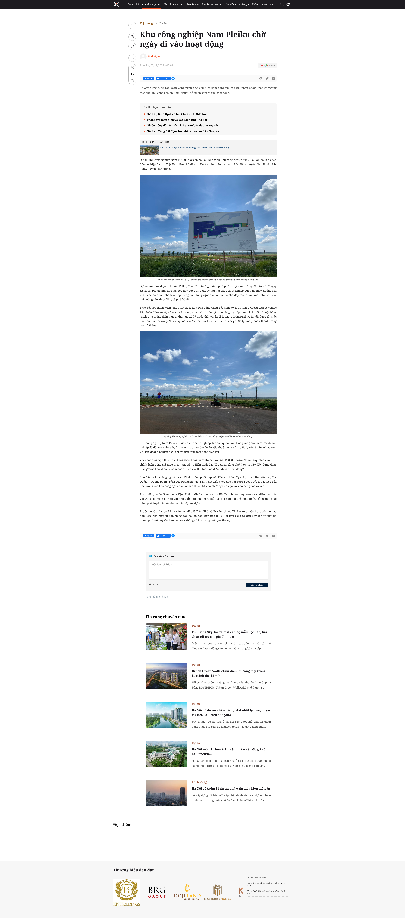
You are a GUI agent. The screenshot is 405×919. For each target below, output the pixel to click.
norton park (271, 883)
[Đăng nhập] (288, 5)
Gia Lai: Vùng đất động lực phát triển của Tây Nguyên (183, 131)
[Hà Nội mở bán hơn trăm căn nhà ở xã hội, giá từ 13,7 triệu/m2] (166, 754)
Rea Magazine (210, 4)
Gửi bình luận (256, 584)
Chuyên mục (149, 4)
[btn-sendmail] (273, 78)
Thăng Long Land (266, 891)
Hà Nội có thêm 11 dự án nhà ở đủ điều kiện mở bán (231, 788)
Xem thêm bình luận (157, 596)
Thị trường (146, 23)
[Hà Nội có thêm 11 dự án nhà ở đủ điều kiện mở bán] (166, 793)
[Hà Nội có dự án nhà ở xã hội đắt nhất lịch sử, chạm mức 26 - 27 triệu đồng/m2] (166, 715)
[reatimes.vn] (116, 4)
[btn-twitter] (267, 78)
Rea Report (193, 4)
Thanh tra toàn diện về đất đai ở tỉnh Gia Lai (177, 120)
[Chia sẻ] (132, 37)
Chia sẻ (148, 78)
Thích (165, 78)
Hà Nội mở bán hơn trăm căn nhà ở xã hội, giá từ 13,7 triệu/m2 (229, 751)
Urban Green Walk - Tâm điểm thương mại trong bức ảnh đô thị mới (228, 673)
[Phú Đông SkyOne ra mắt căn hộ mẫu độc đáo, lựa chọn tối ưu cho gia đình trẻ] (166, 636)
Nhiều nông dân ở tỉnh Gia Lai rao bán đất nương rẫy (183, 125)
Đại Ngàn (154, 56)
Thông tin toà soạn (262, 4)
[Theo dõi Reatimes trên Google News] (267, 66)
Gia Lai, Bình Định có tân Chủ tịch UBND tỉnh (177, 114)
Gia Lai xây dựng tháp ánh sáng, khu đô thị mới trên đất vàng (194, 147)
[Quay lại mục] (132, 25)
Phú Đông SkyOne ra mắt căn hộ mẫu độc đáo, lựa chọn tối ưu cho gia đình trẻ (229, 634)
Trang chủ (133, 4)
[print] (132, 58)
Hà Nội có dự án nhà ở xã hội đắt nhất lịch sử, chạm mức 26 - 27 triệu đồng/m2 (231, 712)
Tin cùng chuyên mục (166, 616)
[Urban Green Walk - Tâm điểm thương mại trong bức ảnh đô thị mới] (166, 676)
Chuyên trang (171, 4)
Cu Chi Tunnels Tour (256, 877)
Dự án (163, 23)
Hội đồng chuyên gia (237, 4)
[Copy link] (132, 46)
